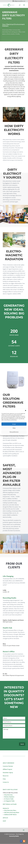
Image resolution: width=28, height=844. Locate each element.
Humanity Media (14, 836)
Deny (14, 428)
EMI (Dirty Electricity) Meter (11, 812)
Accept (14, 424)
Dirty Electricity (8, 795)
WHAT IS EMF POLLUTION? (10, 789)
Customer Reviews (8, 766)
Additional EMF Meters (10, 814)
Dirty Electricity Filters (10, 810)
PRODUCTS (6, 808)
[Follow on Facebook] (21, 841)
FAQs (4, 779)
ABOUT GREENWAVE (8, 763)
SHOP (4, 821)
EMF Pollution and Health (10, 804)
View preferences (14, 432)
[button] (26, 410)
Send (22, 744)
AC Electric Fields (8, 799)
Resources (5, 776)
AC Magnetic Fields (9, 801)
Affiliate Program (7, 769)
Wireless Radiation (9, 797)
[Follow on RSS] (24, 841)
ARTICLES (5, 818)
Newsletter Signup (8, 772)
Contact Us (6, 782)
